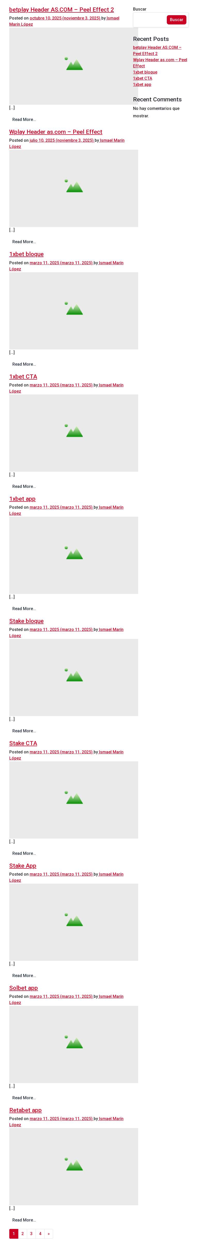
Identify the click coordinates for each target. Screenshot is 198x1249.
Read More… (24, 119)
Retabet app (25, 1110)
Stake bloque (26, 621)
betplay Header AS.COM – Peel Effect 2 (61, 9)
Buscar (139, 9)
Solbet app (23, 987)
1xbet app (22, 498)
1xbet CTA (23, 376)
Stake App (22, 865)
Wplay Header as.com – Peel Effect (55, 131)
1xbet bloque (26, 254)
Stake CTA (23, 743)
